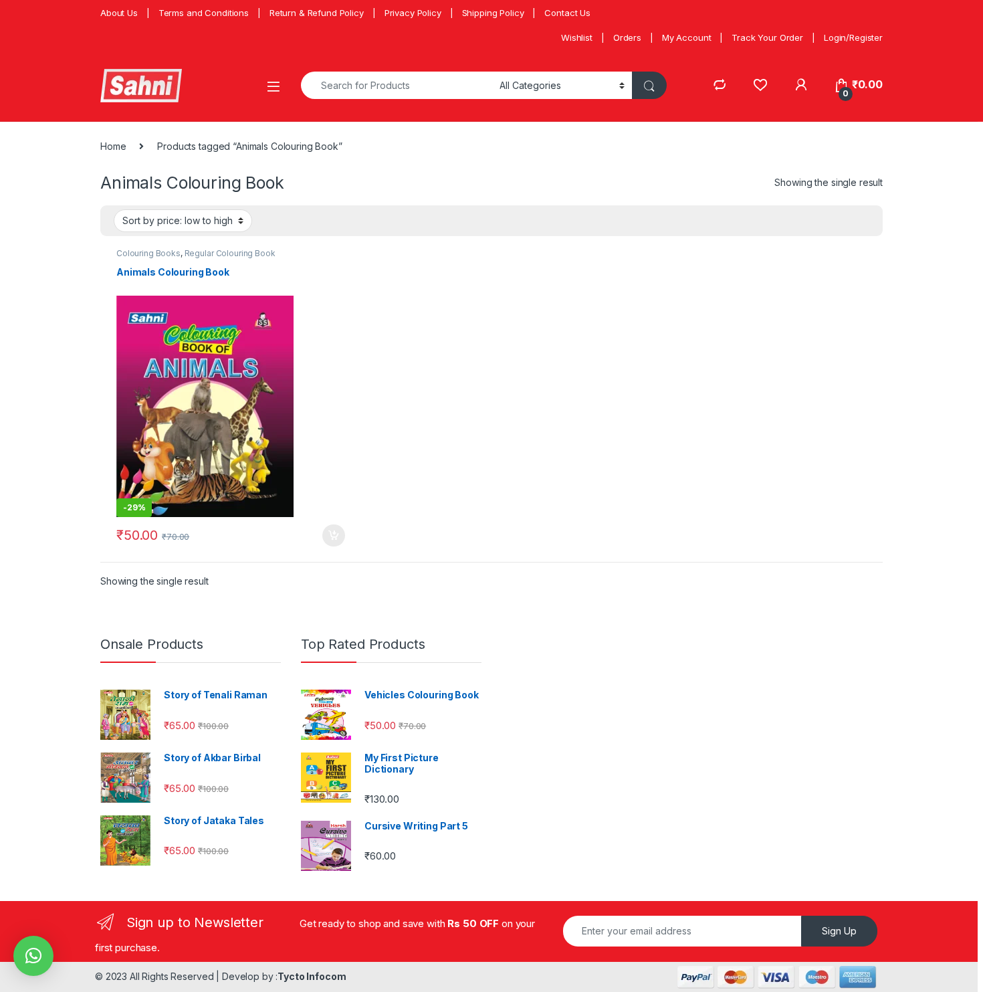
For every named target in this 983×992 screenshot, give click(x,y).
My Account (687, 37)
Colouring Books (148, 253)
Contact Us (567, 12)
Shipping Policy (493, 12)
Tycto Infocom (312, 976)
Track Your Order (767, 37)
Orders (627, 37)
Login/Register (853, 37)
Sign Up (839, 930)
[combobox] (396, 85)
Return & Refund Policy (316, 12)
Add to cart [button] (333, 535)
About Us (119, 12)
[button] (33, 956)
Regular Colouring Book (230, 253)
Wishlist (576, 37)
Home (113, 146)
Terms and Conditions (203, 12)
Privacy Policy (413, 12)
